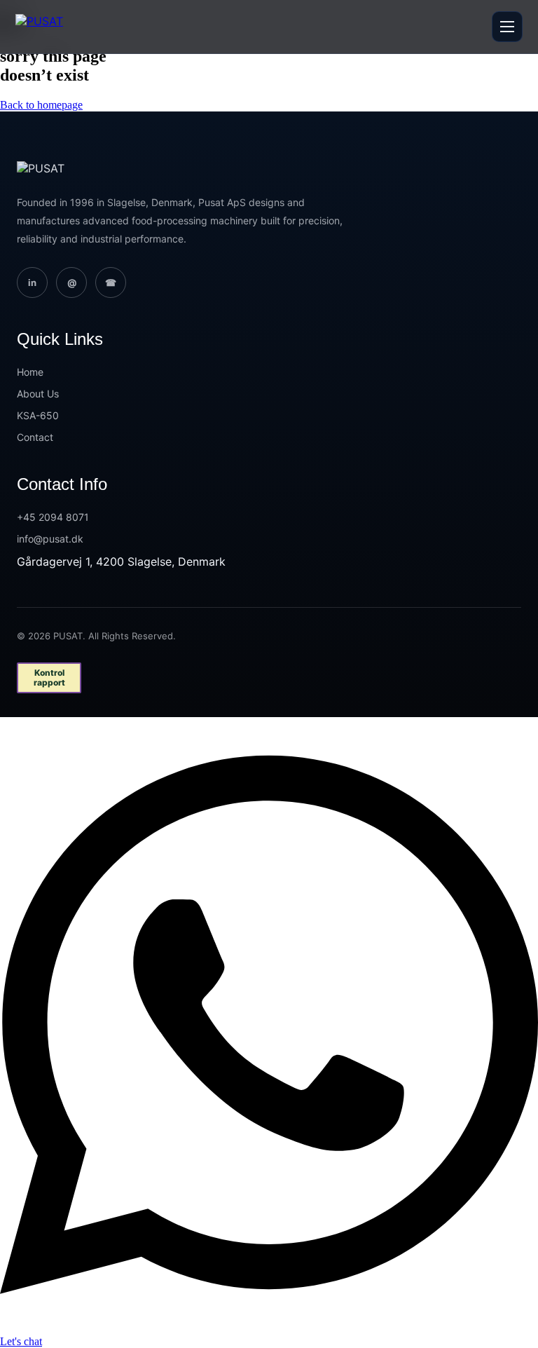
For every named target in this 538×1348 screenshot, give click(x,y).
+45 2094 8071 (53, 517)
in (32, 282)
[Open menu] (507, 26)
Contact (35, 437)
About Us (38, 394)
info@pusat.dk (50, 539)
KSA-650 (38, 415)
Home (30, 372)
